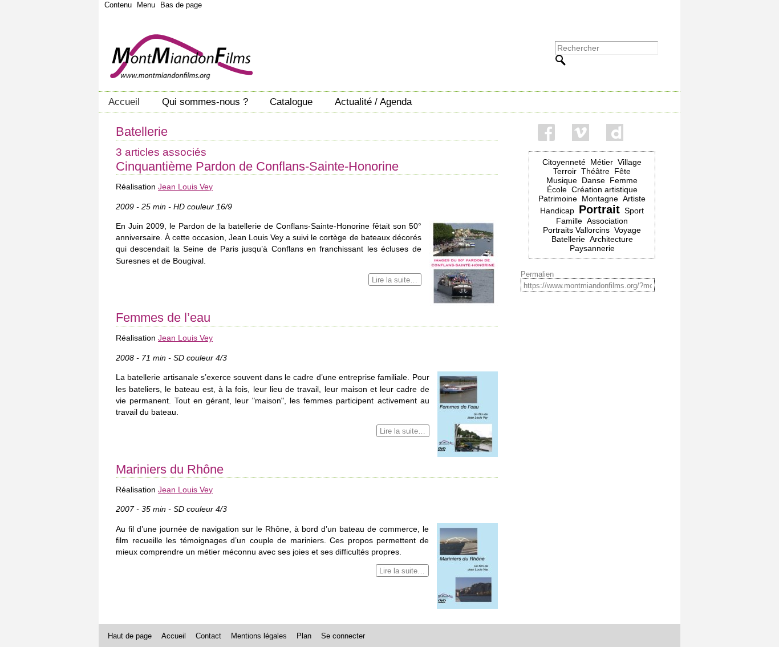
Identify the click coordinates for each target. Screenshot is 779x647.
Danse (593, 180)
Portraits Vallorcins (576, 229)
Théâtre (595, 171)
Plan (304, 636)
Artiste (634, 198)
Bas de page (181, 5)
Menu (146, 5)
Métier (601, 162)
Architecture (611, 239)
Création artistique (604, 189)
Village (630, 162)
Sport (634, 210)
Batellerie (568, 239)
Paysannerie (592, 248)
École (557, 189)
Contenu (118, 5)
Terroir (565, 171)
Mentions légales (259, 636)
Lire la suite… (394, 279)
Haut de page (130, 636)
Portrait (599, 209)
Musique (561, 180)
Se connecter (343, 636)
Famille (569, 220)
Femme (624, 180)
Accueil (124, 101)
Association (607, 220)
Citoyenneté (564, 162)
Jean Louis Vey (185, 186)
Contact (208, 636)
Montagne (600, 198)
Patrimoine (557, 198)
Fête (622, 171)
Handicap (557, 210)
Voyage (627, 229)
